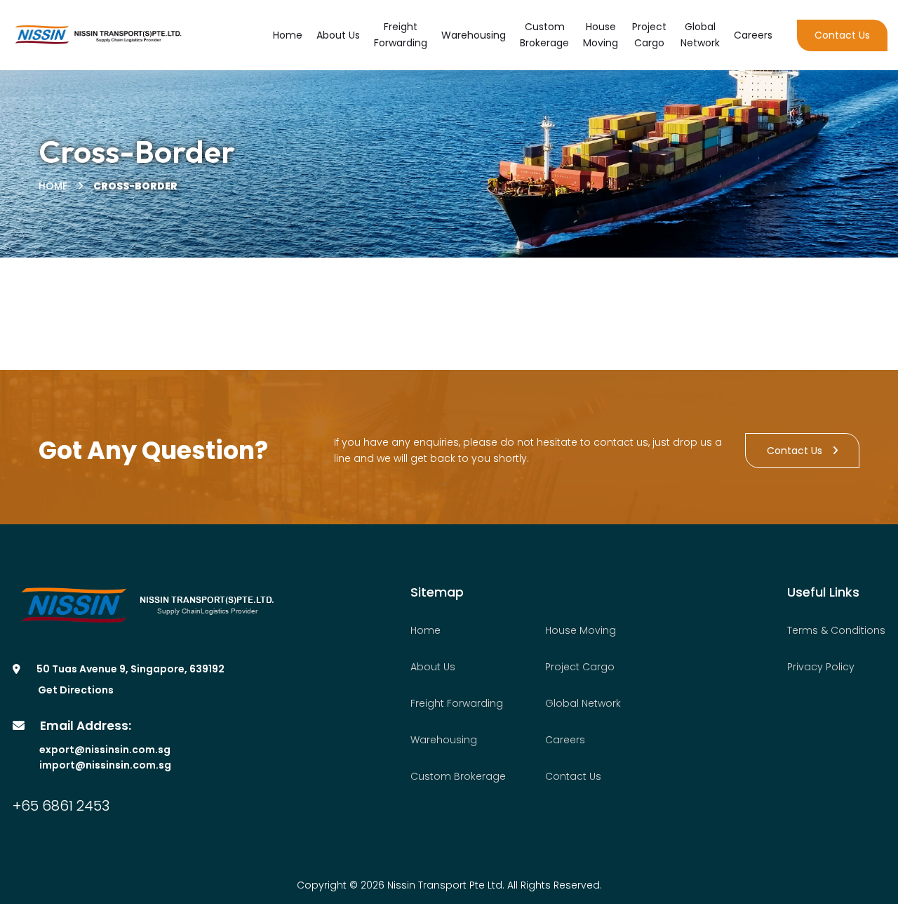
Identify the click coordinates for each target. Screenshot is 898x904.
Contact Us (794, 451)
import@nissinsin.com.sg (105, 765)
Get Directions (76, 690)
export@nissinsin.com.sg (104, 750)
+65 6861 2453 (61, 806)
